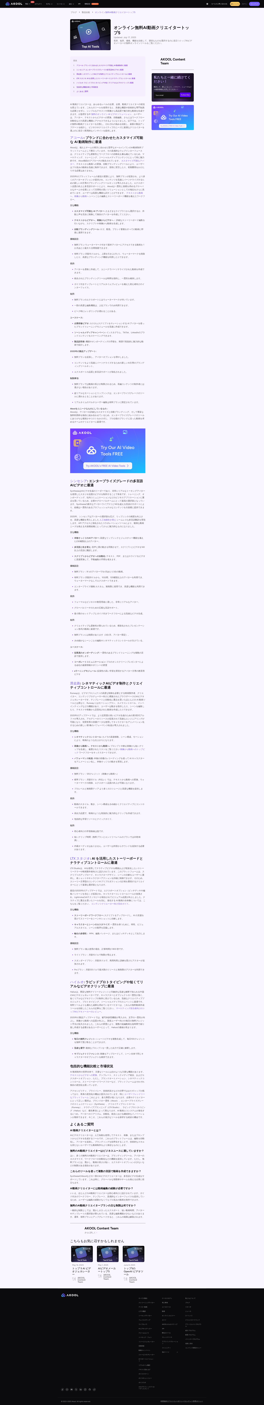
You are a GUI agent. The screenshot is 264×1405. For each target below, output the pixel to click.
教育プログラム (190, 1335)
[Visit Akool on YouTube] (67, 1389)
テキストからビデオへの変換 (83, 1075)
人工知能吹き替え (108, 520)
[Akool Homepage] (14, 4)
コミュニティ (166, 1348)
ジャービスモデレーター (147, 1355)
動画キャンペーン (144, 1350)
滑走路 (75, 683)
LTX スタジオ (80, 858)
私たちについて (190, 1298)
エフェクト (38, 4)
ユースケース (166, 1307)
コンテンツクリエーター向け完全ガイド (109, 904)
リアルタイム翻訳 (144, 1365)
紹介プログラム (190, 1330)
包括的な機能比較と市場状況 (87, 87)
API (79, 4)
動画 (163, 1311)
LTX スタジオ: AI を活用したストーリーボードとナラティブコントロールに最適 (106, 78)
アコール (77, 138)
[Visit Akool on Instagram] (85, 1389)
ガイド (164, 1320)
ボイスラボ (142, 1382)
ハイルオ (77, 982)
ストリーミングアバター (147, 1303)
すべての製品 (143, 1298)
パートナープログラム (192, 1339)
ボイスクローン (144, 1374)
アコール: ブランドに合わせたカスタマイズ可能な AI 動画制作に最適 (102, 65)
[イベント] (188, 1316)
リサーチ (188, 1307)
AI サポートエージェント (146, 1360)
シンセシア (78, 481)
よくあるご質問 (82, 91)
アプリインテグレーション (170, 1342)
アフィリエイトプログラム (193, 1325)
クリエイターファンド (192, 1320)
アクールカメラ (144, 1333)
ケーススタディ (167, 1298)
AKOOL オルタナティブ (169, 1324)
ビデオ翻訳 (142, 1311)
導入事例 (165, 1303)
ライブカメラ (143, 1324)
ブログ (187, 1303)
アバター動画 (143, 1307)
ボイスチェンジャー (145, 1378)
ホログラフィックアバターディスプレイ (147, 1388)
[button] (28, 4)
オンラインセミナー (168, 1316)
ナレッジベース (167, 1337)
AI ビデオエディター (145, 1329)
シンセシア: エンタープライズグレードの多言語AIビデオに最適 (100, 70)
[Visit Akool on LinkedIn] (80, 1389)
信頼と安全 (189, 1343)
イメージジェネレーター (147, 1342)
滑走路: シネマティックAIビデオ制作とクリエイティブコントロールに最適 (104, 74)
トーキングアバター (145, 1316)
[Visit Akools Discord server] (71, 1389)
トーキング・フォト (145, 1337)
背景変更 (141, 1346)
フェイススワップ (144, 1320)
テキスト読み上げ (144, 1369)
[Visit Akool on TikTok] (62, 1389)
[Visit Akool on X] (76, 1389)
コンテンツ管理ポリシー (193, 1348)
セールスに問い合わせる (219, 4)
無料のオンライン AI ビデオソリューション (111, 114)
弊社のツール (166, 1333)
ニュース (188, 1311)
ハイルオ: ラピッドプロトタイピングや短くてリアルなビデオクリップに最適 (105, 83)
